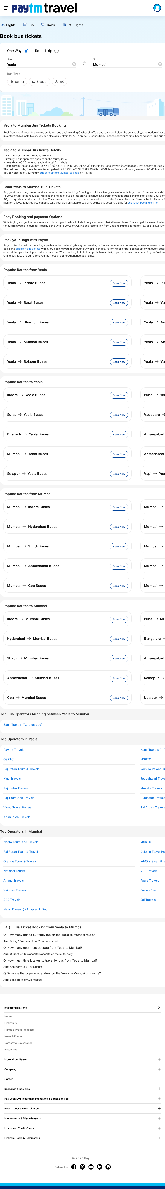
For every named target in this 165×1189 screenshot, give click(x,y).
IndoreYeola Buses (26, 395)
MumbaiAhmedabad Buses (33, 566)
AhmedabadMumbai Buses (33, 678)
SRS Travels (11, 899)
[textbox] (41, 65)
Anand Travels (13, 880)
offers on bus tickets (28, 248)
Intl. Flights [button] (75, 25)
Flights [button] (11, 25)
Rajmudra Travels (15, 788)
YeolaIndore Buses (26, 283)
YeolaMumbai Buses (27, 342)
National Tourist (14, 871)
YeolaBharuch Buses (28, 322)
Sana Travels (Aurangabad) (22, 724)
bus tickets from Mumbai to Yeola (59, 172)
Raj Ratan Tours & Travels (21, 769)
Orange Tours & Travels (20, 861)
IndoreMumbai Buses (28, 619)
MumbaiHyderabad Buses (32, 526)
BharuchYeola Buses (28, 434)
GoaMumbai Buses (26, 697)
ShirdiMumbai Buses (28, 658)
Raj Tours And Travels (18, 798)
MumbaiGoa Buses (26, 585)
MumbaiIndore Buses (28, 507)
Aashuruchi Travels (17, 817)
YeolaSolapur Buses (27, 361)
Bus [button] (31, 25)
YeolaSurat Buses (25, 302)
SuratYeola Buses (25, 414)
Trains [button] (50, 25)
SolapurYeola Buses (27, 473)
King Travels (12, 778)
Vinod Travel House (17, 807)
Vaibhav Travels (14, 890)
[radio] (18, 50)
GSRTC (8, 759)
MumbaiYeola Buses (27, 454)
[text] (8, 25)
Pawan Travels (13, 749)
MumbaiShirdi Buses (28, 546)
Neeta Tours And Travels (20, 842)
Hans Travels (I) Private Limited (25, 909)
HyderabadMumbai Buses (32, 638)
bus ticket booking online (143, 202)
